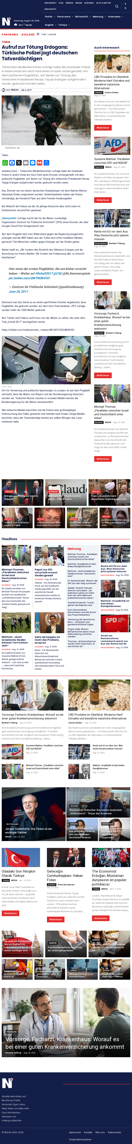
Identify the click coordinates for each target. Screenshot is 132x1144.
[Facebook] (125, 4)
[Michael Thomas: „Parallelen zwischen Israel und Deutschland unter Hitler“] (112, 393)
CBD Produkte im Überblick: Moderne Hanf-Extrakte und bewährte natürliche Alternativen (112, 82)
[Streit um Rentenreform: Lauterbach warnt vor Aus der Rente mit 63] (115, 623)
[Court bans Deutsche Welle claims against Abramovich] (49, 518)
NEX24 (14, 90)
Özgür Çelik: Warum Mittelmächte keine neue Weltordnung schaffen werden (81, 633)
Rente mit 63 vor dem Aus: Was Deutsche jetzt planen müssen (111, 235)
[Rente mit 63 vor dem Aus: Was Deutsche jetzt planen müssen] (112, 218)
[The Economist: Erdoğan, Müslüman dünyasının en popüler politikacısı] (111, 857)
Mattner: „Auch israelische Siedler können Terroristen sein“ (15, 641)
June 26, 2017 (18, 291)
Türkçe (6, 880)
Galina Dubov (111, 92)
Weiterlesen (103, 127)
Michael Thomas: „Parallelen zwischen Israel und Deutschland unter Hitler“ (82, 557)
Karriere (53, 943)
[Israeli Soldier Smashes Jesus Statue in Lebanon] (82, 518)
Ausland (28, 34)
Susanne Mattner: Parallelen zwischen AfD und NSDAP (112, 160)
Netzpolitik (9, 218)
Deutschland (101, 243)
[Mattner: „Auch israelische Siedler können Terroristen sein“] (16, 622)
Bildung (9, 937)
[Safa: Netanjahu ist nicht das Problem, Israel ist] (49, 622)
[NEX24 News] (6, 21)
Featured (99, 167)
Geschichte (107, 824)
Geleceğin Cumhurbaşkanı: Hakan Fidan (65, 875)
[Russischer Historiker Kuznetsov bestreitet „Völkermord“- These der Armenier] (98, 802)
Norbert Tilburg (117, 243)
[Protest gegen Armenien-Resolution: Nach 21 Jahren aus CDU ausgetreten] (114, 829)
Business (53, 492)
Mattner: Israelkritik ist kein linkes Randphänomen (82, 565)
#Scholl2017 (44, 273)
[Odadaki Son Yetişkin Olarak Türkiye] (21, 857)
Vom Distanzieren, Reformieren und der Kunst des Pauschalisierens (82, 612)
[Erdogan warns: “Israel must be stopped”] (22, 492)
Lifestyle (98, 92)
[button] (116, 6)
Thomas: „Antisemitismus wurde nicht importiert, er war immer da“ (82, 644)
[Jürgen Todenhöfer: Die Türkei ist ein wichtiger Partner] (34, 814)
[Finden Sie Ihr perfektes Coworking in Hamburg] (115, 969)
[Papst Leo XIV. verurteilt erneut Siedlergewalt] (49, 555)
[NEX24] (4, 90)
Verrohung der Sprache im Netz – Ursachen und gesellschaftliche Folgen (81, 622)
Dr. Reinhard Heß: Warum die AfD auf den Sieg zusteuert (83, 582)
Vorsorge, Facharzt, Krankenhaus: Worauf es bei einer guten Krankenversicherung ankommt (32, 716)
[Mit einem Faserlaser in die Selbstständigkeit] (82, 969)
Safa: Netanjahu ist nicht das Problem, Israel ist (47, 640)
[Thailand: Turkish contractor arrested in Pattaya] (17, 518)
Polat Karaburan (66, 884)
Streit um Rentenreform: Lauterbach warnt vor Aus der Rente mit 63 (114, 639)
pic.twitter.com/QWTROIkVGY (29, 278)
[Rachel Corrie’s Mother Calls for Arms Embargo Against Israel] (115, 518)
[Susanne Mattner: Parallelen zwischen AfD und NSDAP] (112, 146)
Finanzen (99, 333)
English (9, 492)
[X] (125, 8)
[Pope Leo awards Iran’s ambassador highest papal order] (109, 492)
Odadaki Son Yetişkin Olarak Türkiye (18, 873)
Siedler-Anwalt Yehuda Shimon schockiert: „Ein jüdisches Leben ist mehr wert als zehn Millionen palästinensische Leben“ (81, 592)
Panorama (10, 34)
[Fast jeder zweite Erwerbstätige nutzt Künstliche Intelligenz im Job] (109, 944)
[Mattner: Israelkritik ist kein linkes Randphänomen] (115, 588)
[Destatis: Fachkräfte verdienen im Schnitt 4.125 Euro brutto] (17, 969)
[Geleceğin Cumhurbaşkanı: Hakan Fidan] (66, 857)
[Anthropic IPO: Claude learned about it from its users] (66, 492)
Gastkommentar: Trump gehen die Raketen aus (81, 603)
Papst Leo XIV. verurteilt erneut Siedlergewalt (46, 572)
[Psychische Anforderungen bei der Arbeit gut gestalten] (66, 944)
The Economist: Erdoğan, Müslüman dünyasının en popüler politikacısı (109, 877)
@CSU (57, 273)
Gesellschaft (11, 968)
